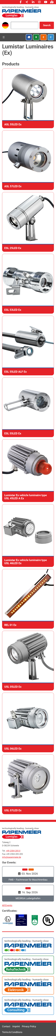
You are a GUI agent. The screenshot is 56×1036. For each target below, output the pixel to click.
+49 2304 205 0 (13, 851)
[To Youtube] (45, 2)
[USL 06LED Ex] (28, 722)
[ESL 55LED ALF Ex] (28, 345)
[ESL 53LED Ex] (28, 283)
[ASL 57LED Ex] (28, 160)
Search (47, 25)
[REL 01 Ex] (28, 599)
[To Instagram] (39, 2)
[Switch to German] (5, 25)
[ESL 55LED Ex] (28, 407)
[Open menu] (3, 37)
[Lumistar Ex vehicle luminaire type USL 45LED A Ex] (28, 470)
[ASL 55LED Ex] (28, 98)
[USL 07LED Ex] (28, 784)
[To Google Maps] (52, 2)
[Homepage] (21, 11)
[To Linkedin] (33, 2)
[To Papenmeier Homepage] (28, 945)
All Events (7, 905)
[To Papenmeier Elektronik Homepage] (28, 985)
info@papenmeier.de (11, 857)
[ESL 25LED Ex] (28, 222)
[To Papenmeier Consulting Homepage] (28, 1005)
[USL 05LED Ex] (28, 660)
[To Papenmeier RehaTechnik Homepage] (28, 964)
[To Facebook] (20, 2)
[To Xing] (27, 2)
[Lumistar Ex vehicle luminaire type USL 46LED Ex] (28, 535)
